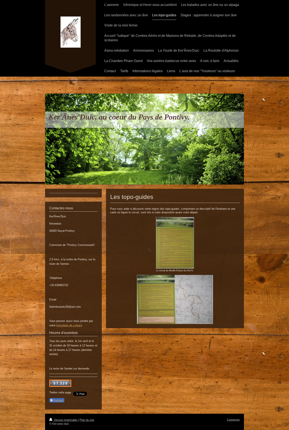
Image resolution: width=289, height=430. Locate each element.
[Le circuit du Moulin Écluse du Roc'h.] (175, 243)
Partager (58, 400)
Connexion (233, 419)
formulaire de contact (69, 325)
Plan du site (87, 420)
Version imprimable (65, 420)
